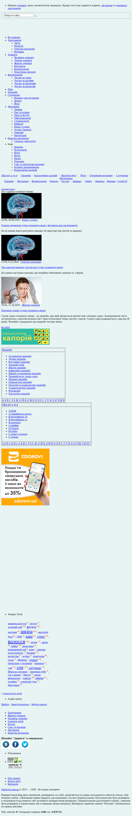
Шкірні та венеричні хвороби (25, 373)
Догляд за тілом (22, 77)
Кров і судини (22, 126)
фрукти (31, 627)
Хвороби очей (16, 364)
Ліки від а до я (9, 175)
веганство (13, 656)
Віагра (26, 674)
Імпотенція (20, 135)
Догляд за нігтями (24, 80)
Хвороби (13, 92)
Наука (17, 158)
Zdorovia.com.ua (10, 789)
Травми (18, 109)
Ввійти (5, 704)
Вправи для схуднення (26, 98)
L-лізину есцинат (18, 434)
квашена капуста (17, 623)
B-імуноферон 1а (18, 419)
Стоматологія (21, 121)
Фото (17, 152)
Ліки (10, 89)
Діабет (88, 181)
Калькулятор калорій (25, 170)
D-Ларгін (14, 428)
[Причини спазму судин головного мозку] (21, 302)
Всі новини (14, 37)
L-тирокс (14, 437)
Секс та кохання (16, 727)
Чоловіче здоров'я (24, 57)
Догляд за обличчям (25, 83)
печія (34, 642)
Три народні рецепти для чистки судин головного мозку (32, 267)
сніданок (35, 667)
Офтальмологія (22, 118)
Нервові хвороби (18, 379)
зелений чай (15, 627)
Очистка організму (24, 48)
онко (31, 649)
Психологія (20, 149)
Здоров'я (12, 54)
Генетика (19, 161)
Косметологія (21, 69)
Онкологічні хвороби (20, 382)
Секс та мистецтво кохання (29, 164)
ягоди (33, 623)
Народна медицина (18, 138)
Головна (4, 189)
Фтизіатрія (14, 390)
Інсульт (65, 181)
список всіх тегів (12, 693)
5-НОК (12, 411)
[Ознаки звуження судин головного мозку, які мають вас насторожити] (21, 217)
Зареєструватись (20, 704)
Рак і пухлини (22, 112)
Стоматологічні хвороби (22, 388)
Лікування (13, 106)
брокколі (39, 663)
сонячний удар (29, 681)
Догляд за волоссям (24, 86)
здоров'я (21, 5)
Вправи (111, 181)
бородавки (13, 685)
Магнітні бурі (68, 175)
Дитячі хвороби (17, 359)
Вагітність (19, 66)
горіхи (27, 678)
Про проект (14, 778)
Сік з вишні (14, 674)
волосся (16, 641)
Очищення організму (101, 175)
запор (45, 642)
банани (31, 652)
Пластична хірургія (24, 72)
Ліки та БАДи (21, 115)
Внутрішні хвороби (19, 362)
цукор (34, 659)
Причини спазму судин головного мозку (23, 310)
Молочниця (66, 178)
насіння (12, 632)
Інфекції (18, 123)
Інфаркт (77, 181)
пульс (11, 660)
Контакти (13, 784)
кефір (14, 646)
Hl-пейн (13, 431)
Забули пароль (39, 704)
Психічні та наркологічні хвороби (27, 385)
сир (10, 667)
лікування (106, 5)
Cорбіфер (14, 425)
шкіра (27, 631)
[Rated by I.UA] (15, 761)
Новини (18, 147)
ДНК (19, 636)
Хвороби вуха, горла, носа (23, 376)
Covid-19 (122, 181)
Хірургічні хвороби (19, 393)
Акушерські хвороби (20, 356)
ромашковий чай (17, 649)
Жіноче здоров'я (23, 63)
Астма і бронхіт (22, 129)
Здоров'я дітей (15, 721)
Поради (54, 181)
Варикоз (99, 181)
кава (29, 636)
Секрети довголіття (25, 141)
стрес (41, 636)
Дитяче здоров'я (23, 60)
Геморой (19, 132)
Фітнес (18, 100)
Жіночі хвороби (17, 367)
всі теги (5, 327)
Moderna (22, 660)
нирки (39, 678)
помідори (38, 656)
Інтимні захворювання (26, 167)
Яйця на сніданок (17, 671)
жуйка (26, 656)
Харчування (14, 40)
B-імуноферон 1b (18, 416)
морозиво (28, 646)
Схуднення (14, 95)
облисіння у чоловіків (20, 663)
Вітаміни (19, 51)
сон (20, 667)
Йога (17, 103)
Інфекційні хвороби (19, 370)
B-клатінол (15, 422)
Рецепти (18, 46)
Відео (17, 155)
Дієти (17, 43)
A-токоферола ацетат (20, 413)
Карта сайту (14, 781)
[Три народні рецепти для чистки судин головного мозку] (21, 259)
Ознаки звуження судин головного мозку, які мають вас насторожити (39, 225)
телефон (12, 681)
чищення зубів (38, 671)
